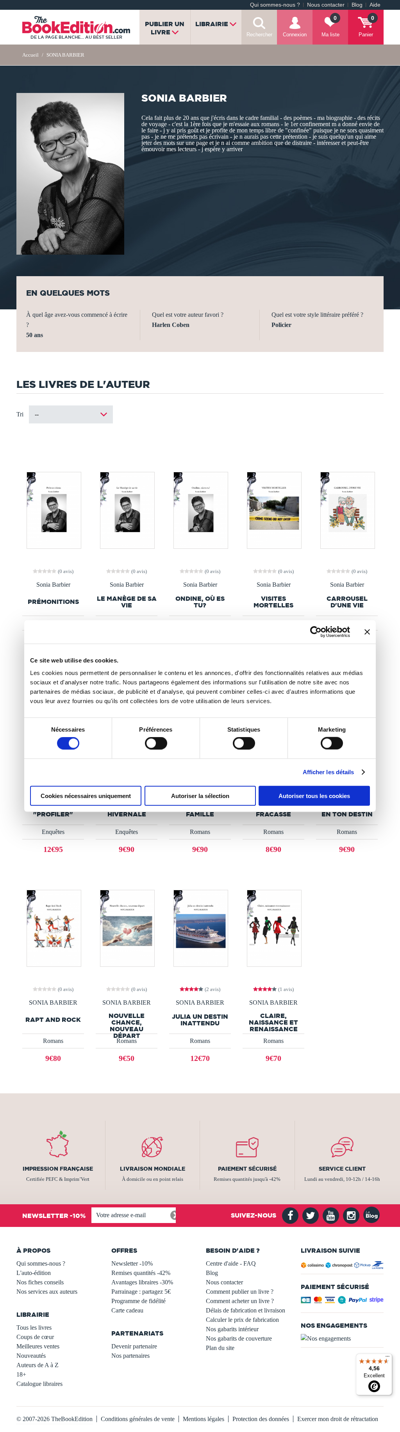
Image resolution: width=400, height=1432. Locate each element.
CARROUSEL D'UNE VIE (347, 602)
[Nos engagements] (342, 1338)
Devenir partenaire (134, 1346)
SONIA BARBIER (53, 1003)
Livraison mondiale (152, 1169)
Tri (19, 414)
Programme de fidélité (138, 1301)
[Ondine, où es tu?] (200, 509)
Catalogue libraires (39, 1383)
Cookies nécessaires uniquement (86, 795)
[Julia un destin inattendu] (200, 927)
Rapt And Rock (53, 1019)
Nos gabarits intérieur (232, 1329)
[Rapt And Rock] (53, 927)
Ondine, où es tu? (200, 602)
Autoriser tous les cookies (314, 795)
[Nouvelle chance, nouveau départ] (126, 927)
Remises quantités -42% (140, 1273)
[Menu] (387, 1358)
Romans (200, 831)
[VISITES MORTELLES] (273, 509)
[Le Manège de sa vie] (126, 509)
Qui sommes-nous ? (275, 5)
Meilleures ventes (37, 1346)
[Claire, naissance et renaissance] (273, 927)
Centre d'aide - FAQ (231, 1263)
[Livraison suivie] (342, 1266)
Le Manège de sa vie (127, 602)
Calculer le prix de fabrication (242, 1319)
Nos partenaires (130, 1355)
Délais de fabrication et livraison (245, 1310)
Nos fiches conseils (40, 1282)
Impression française (58, 1169)
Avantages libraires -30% (142, 1282)
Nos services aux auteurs (46, 1291)
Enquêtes (53, 831)
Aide (375, 5)
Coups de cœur (35, 1337)
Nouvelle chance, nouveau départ (127, 1025)
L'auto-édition (33, 1273)
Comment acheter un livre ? (240, 1301)
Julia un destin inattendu (200, 1020)
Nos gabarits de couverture (239, 1338)
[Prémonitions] (53, 509)
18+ (21, 1374)
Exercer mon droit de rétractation (337, 1419)
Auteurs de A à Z (37, 1365)
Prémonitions (53, 601)
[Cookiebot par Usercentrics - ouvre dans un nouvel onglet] (316, 632)
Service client (342, 1169)
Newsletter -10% (132, 1263)
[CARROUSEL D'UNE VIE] (347, 509)
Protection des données (260, 1419)
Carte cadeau (127, 1310)
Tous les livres (34, 1327)
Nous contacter (326, 5)
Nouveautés (31, 1355)
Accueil (30, 55)
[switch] (156, 743)
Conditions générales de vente (138, 1419)
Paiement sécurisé (247, 1169)
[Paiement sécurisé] (342, 1302)
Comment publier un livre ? (239, 1291)
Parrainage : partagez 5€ (141, 1291)
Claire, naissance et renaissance (273, 1022)
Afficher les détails (328, 772)
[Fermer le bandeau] (367, 632)
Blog (357, 5)
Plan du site (220, 1348)
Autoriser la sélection (200, 795)
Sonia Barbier (53, 585)
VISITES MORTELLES (273, 602)
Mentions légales (203, 1419)
